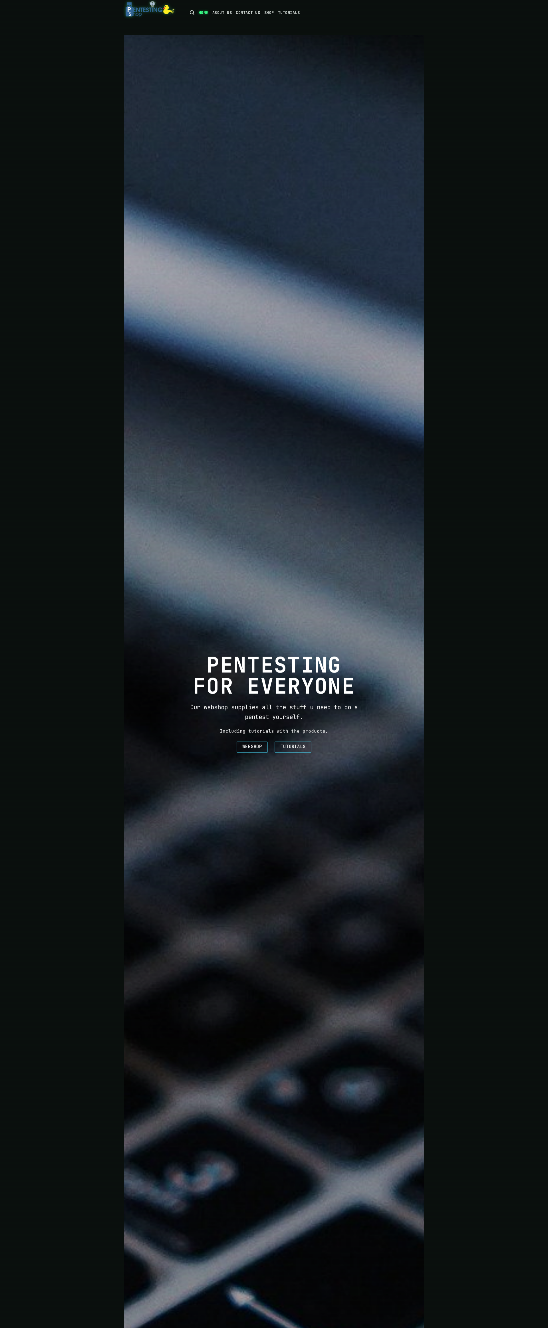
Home (203, 12)
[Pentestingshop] (152, 13)
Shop (269, 12)
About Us (222, 12)
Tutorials (289, 12)
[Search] (192, 13)
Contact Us (248, 12)
